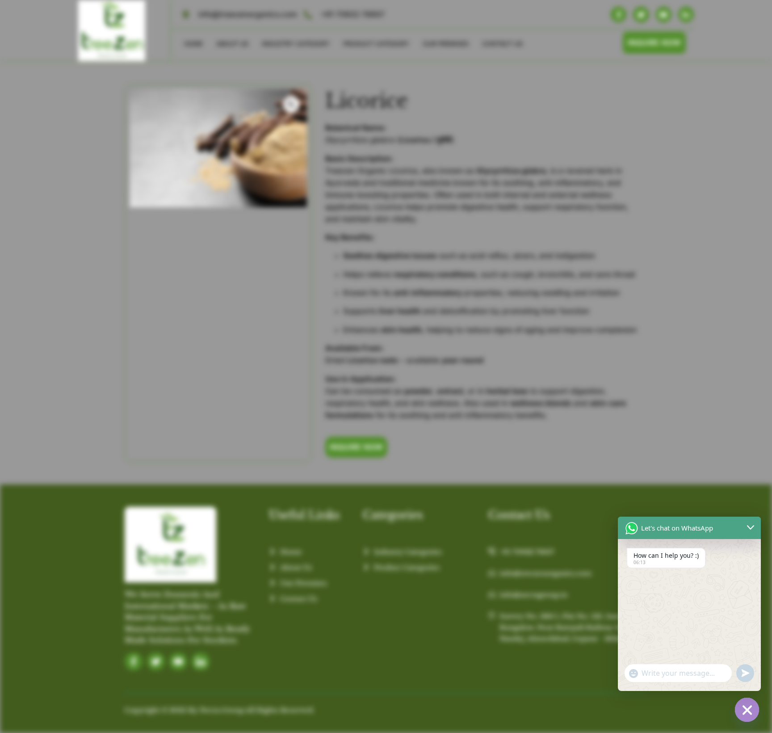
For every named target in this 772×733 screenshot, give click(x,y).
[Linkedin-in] (686, 14)
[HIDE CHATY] (747, 710)
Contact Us (502, 43)
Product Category (376, 43)
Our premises (446, 43)
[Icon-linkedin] (201, 661)
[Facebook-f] (618, 14)
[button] (291, 105)
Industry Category (296, 43)
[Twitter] (641, 14)
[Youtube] (663, 14)
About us (232, 43)
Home (193, 43)
